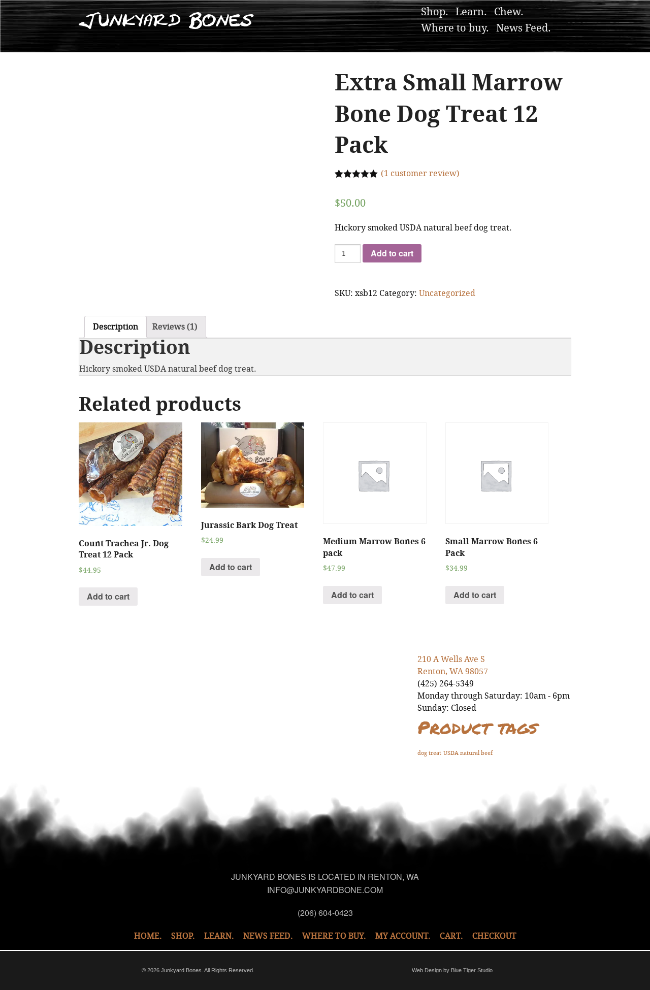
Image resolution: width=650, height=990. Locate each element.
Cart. (451, 936)
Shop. (434, 12)
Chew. (509, 12)
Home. (148, 936)
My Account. (403, 936)
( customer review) (420, 173)
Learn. (471, 12)
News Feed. (523, 28)
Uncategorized (447, 293)
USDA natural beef (468, 753)
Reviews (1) (175, 327)
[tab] (115, 327)
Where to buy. (455, 28)
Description (115, 327)
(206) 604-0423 (325, 912)
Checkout (494, 936)
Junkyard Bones (166, 20)
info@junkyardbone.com (325, 890)
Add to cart (392, 253)
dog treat (429, 753)
